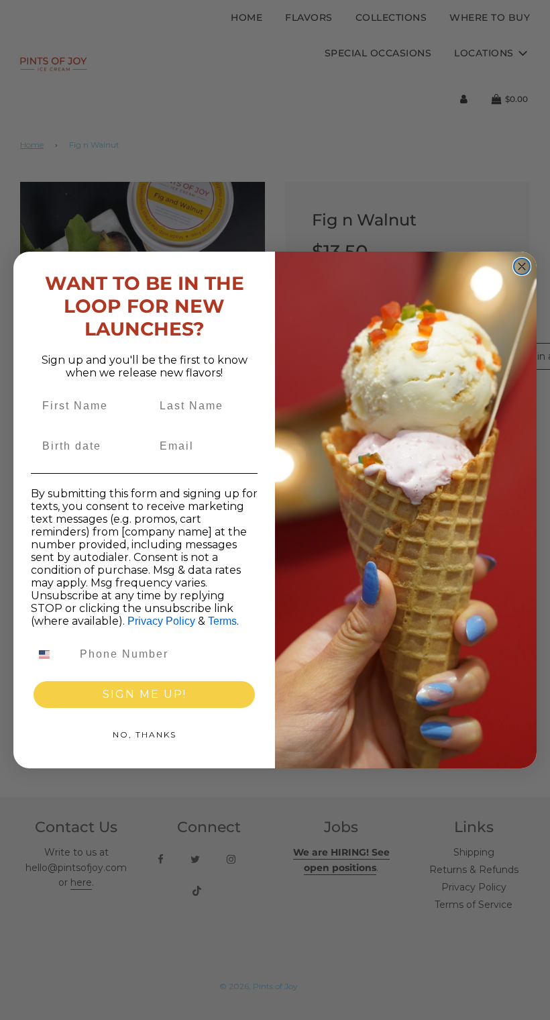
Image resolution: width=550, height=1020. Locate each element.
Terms (222, 621)
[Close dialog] (522, 266)
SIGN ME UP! (144, 694)
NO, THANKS (144, 734)
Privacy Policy (161, 621)
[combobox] (52, 654)
